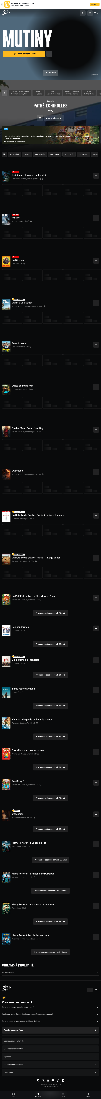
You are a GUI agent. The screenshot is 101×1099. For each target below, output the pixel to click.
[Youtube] (52, 1080)
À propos (7, 1056)
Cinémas (38, 1097)
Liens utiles (8, 1072)
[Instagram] (48, 1080)
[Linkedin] (62, 1080)
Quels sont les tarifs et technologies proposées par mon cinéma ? (27, 1014)
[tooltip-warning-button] (43, 178)
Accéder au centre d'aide (13, 1030)
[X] (43, 1080)
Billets (88, 1097)
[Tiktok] (57, 1080)
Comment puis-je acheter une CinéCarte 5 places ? (22, 1021)
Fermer (52, 72)
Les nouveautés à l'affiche (14, 1041)
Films (13, 1097)
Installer (95, 4)
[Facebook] (38, 1080)
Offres (63, 1097)
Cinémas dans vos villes (13, 1049)
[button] (83, 13)
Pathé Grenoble (8, 972)
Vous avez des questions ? (14, 1064)
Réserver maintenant (26, 53)
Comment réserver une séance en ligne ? (18, 1007)
